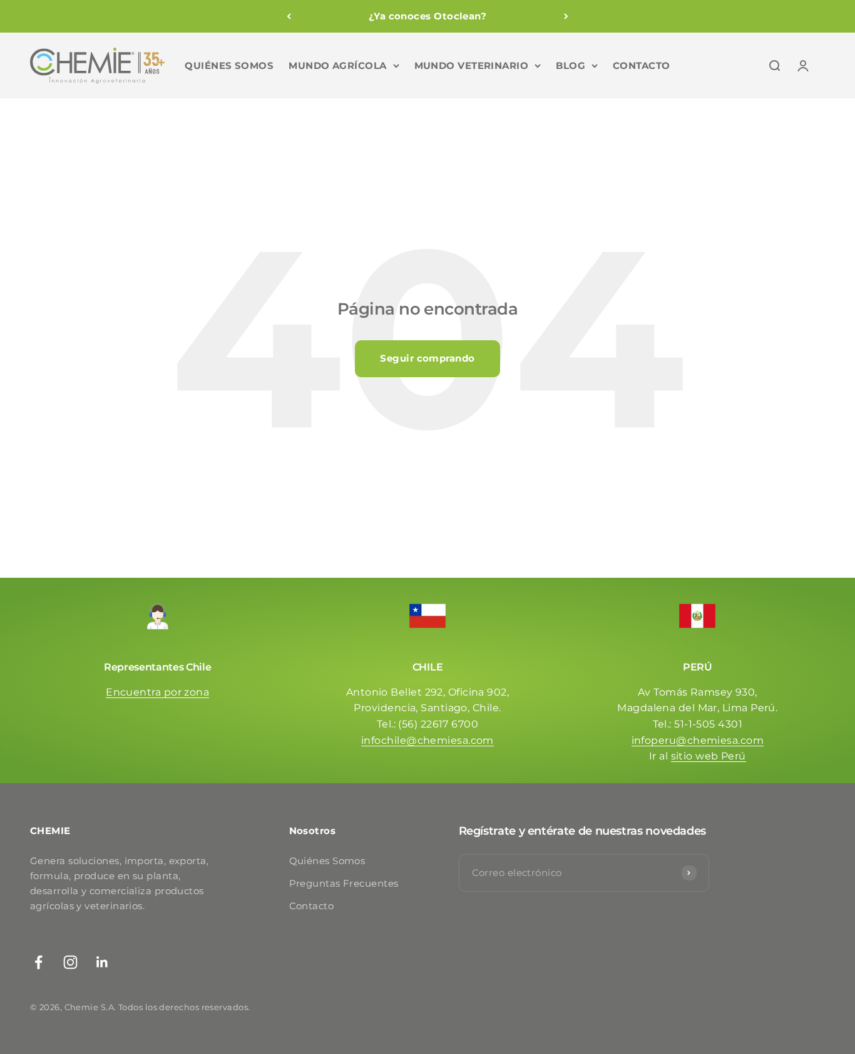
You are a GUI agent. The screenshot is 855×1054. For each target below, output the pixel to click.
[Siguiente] (566, 16)
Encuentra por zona (157, 692)
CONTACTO (641, 65)
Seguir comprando (427, 358)
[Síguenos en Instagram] (70, 962)
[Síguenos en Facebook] (38, 962)
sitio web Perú (708, 756)
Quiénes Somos (327, 861)
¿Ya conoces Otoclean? (427, 16)
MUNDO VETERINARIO (471, 65)
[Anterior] (289, 16)
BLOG (570, 65)
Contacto (311, 906)
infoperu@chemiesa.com (698, 740)
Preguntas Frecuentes (344, 883)
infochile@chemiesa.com (427, 740)
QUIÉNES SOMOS (229, 65)
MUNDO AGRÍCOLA (337, 65)
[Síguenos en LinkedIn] (102, 962)
